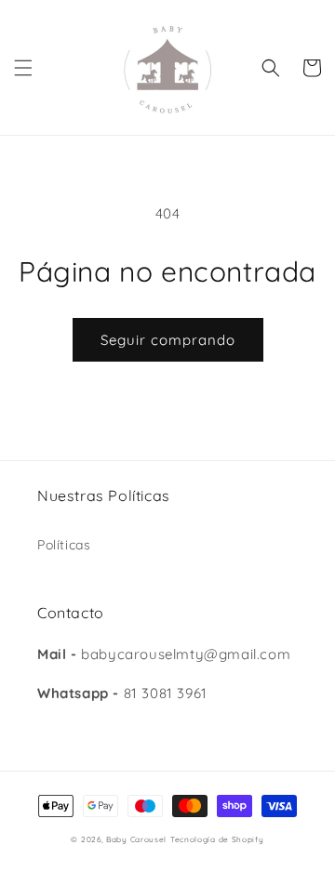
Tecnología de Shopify (217, 839)
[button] (23, 67)
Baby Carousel (136, 839)
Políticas (63, 544)
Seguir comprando (167, 340)
